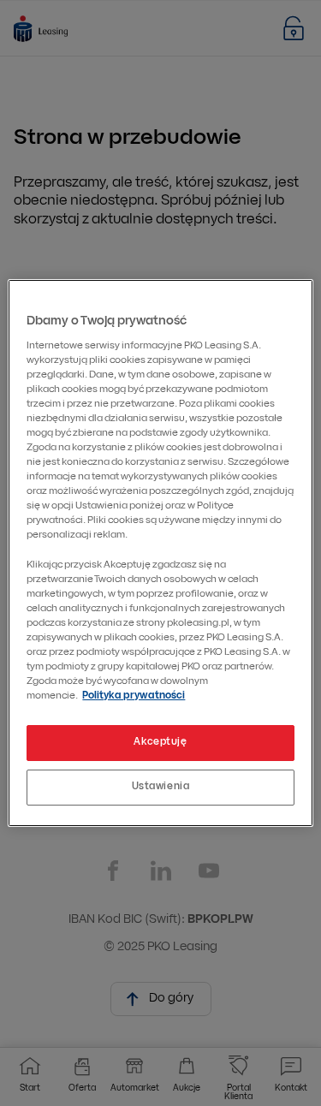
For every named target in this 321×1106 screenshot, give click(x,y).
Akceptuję (160, 742)
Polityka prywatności (133, 696)
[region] (160, 553)
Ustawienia (161, 786)
